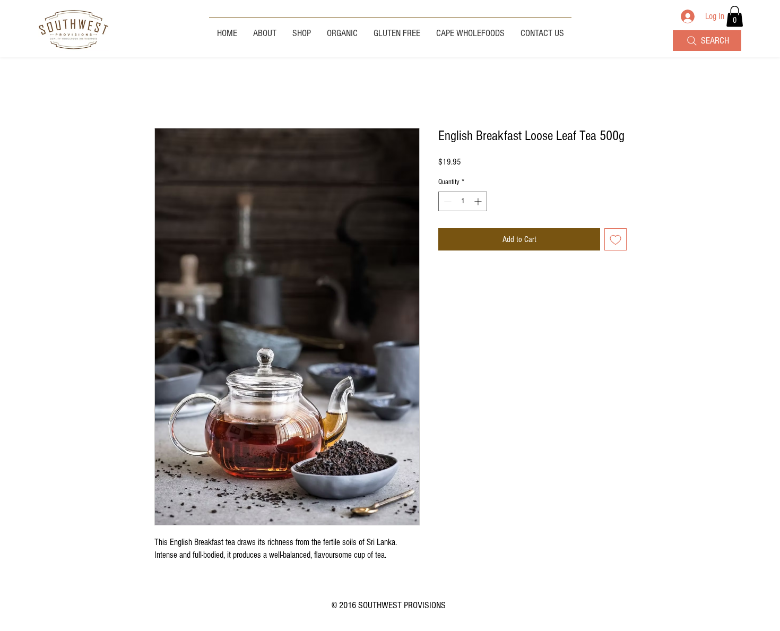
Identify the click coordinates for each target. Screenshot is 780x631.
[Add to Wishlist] (615, 239)
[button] (734, 16)
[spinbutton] (462, 201)
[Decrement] (446, 201)
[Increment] (479, 201)
